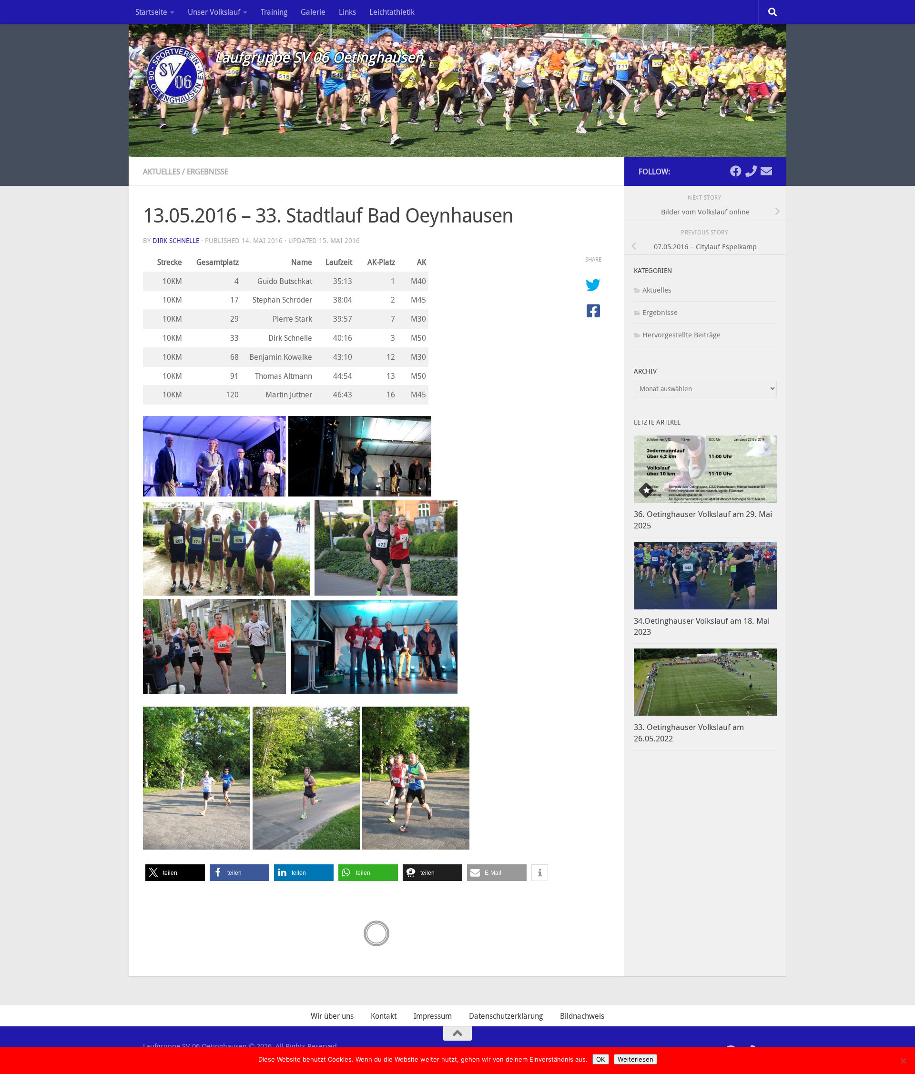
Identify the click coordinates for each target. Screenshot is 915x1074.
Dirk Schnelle (175, 240)
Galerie (313, 12)
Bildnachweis (582, 1016)
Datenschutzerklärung (506, 1016)
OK (600, 1059)
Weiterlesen (635, 1059)
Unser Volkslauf (214, 12)
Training (274, 12)
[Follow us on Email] (766, 171)
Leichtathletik (392, 12)
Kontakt (383, 1016)
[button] (175, 872)
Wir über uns (332, 1016)
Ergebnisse (207, 171)
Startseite (151, 12)
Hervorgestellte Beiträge (681, 334)
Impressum (433, 1016)
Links (347, 12)
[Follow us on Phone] (751, 171)
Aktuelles (161, 171)
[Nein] (903, 1060)
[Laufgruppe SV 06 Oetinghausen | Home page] (174, 74)
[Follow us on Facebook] (736, 171)
